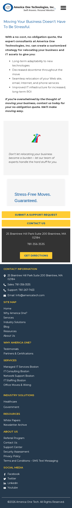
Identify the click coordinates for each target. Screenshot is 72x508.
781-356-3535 (36, 244)
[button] (63, 7)
